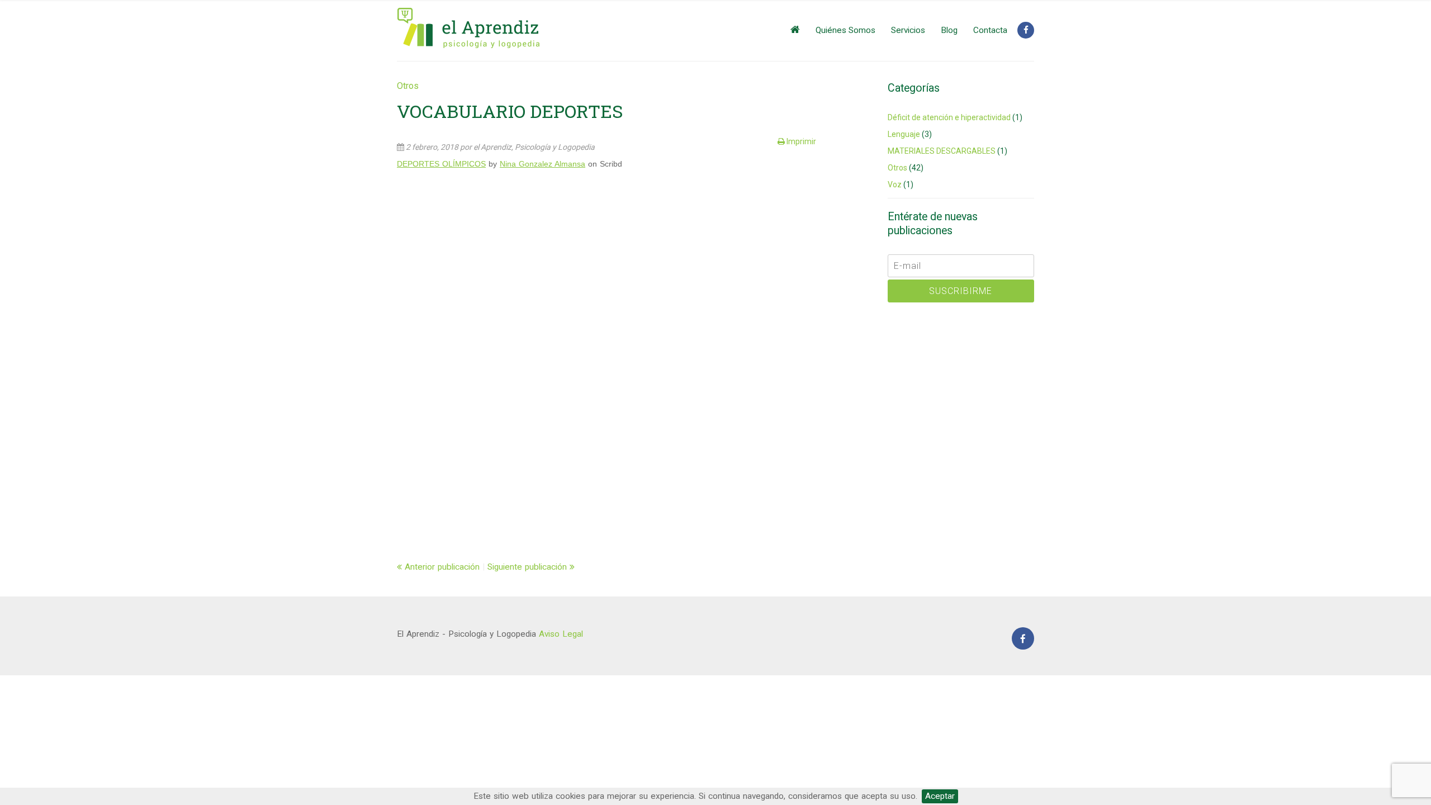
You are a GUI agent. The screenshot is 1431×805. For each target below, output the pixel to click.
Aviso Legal (561, 634)
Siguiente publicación (528, 567)
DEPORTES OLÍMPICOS (441, 163)
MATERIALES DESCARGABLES (942, 150)
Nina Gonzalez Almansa (542, 163)
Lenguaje (904, 134)
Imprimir (800, 141)
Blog (949, 30)
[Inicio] (795, 30)
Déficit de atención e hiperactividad (949, 117)
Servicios (908, 30)
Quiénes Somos (845, 30)
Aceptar (940, 796)
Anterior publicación (441, 567)
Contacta (990, 30)
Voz (895, 184)
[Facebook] (1025, 30)
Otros (408, 85)
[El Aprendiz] (471, 28)
